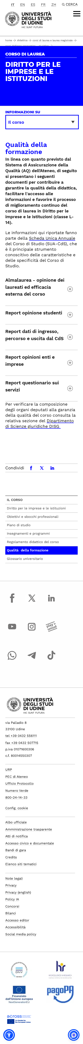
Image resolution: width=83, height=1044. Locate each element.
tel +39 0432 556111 (21, 736)
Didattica (22, 40)
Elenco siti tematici (21, 864)
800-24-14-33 (16, 797)
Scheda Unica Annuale (52, 238)
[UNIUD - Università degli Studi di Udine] (28, 19)
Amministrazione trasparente (28, 829)
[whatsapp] (12, 659)
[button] (9, 1035)
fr (43, 4)
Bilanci (10, 913)
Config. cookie (16, 808)
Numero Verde (16, 791)
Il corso (15, 500)
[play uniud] (51, 631)
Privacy (11, 885)
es (33, 4)
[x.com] (32, 602)
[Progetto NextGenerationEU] (19, 996)
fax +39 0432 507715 (21, 743)
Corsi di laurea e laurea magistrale (53, 40)
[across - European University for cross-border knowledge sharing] (19, 1021)
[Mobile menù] (76, 13)
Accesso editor (17, 920)
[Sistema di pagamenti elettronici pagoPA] (60, 996)
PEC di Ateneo (16, 777)
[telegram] (32, 659)
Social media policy (20, 934)
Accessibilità (15, 927)
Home (8, 40)
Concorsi (12, 906)
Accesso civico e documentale (29, 843)
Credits (11, 857)
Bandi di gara (15, 850)
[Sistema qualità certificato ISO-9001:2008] (19, 971)
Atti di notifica (16, 836)
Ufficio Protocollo (19, 784)
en (22, 4)
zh (53, 4)
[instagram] (32, 631)
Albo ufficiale (16, 822)
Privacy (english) (18, 892)
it (12, 4)
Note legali (14, 878)
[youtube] (12, 631)
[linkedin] (51, 602)
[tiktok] (51, 659)
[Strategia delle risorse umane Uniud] (60, 971)
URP (8, 770)
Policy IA (12, 899)
